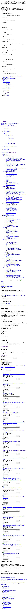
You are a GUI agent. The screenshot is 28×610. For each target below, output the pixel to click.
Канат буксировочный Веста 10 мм (11, 412)
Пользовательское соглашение (8, 577)
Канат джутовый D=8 (8, 393)
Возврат (8, 86)
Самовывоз (8, 84)
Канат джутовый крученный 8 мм (11, 553)
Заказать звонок (12, 152)
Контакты (5, 77)
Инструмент (6, 597)
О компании (7, 128)
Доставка (8, 83)
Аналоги (24, 305)
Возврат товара (11, 143)
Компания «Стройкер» (6, 125)
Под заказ (6, 446)
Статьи (5, 608)
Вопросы (19, 305)
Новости (5, 79)
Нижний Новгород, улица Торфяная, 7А (13, 366)
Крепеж (5, 601)
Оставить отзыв (4, 346)
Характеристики (9, 305)
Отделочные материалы (8, 598)
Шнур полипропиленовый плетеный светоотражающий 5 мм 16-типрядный (12, 479)
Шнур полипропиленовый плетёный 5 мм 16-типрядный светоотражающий (14, 422)
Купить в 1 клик (4, 360)
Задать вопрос (4, 355)
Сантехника (6, 604)
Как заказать (6, 80)
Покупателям (7, 133)
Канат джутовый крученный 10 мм (11, 441)
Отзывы (15, 305)
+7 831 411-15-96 (4, 152)
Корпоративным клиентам (9, 78)
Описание (3, 305)
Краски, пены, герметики (9, 596)
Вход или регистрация (6, 124)
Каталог (5, 154)
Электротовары (6, 602)
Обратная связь (6, 88)
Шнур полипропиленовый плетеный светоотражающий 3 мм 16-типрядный (12, 488)
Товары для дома (7, 603)
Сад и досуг (6, 605)
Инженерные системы (8, 599)
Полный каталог (7, 607)
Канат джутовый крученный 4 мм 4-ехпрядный (14, 507)
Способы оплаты (10, 85)
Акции (15, 125)
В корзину (6, 380)
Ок (1, 6)
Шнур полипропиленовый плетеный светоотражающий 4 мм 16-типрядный (12, 545)
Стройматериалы (7, 594)
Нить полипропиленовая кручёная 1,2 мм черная (14, 450)
